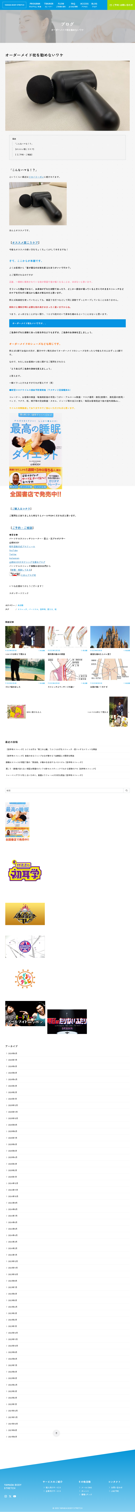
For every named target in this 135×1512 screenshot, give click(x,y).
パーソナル (33, 609)
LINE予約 (115, 1491)
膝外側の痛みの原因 (56, 654)
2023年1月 (12, 1326)
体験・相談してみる (21, 569)
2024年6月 (12, 1222)
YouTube (13, 550)
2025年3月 (12, 1163)
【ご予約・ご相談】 (24, 154)
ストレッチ (22, 609)
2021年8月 (12, 1436)
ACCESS (84, 5)
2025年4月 (12, 1157)
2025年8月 (12, 1131)
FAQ (73, 5)
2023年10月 (13, 1274)
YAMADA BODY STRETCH (71, 1508)
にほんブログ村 (28, 575)
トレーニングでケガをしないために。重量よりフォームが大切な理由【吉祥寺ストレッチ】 (45, 775)
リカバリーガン (36, 176)
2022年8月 (12, 1358)
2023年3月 (12, 1313)
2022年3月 (12, 1391)
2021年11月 (13, 1417)
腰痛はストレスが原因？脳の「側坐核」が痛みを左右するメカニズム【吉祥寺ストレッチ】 (45, 762)
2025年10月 (13, 1118)
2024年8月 (13, 1209)
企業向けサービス (53, 1491)
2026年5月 (12, 1072)
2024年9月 (13, 1202)
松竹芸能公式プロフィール (22, 546)
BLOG (94, 5)
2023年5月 (12, 1300)
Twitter (13, 554)
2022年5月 (12, 1378)
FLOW (61, 5)
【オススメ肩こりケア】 (24, 149)
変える (50, 609)
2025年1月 (12, 1176)
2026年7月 (12, 1059)
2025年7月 (12, 1137)
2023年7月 (12, 1287)
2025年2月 (12, 1170)
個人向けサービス (53, 1487)
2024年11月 (13, 1189)
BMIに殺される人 (34, 712)
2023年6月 (12, 1293)
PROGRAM (35, 5)
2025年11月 (13, 1111)
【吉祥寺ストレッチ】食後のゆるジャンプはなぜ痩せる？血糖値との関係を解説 (40, 755)
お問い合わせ (116, 1487)
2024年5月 (12, 1228)
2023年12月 (13, 1261)
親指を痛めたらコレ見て (100, 654)
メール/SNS (86, 1487)
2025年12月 (13, 1105)
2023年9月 (12, 1280)
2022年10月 (13, 1345)
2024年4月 (13, 1235)
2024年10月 (13, 1196)
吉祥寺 (43, 609)
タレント (85, 1491)
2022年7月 (12, 1365)
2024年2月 (12, 1248)
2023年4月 (12, 1306)
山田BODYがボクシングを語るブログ (27, 562)
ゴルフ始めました (12, 686)
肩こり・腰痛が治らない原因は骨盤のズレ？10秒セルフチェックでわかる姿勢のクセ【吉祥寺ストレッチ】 (51, 768)
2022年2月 (12, 1397)
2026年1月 (12, 1098)
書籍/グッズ (86, 1494)
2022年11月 (13, 1339)
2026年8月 (12, 1053)
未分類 (20, 605)
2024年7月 (13, 1215)
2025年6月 (12, 1144)
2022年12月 (13, 1332)
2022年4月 (12, 1384)
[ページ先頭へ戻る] (56, 1433)
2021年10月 (13, 1423)
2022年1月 (12, 1404)
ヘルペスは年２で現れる (15, 654)
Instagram (14, 558)
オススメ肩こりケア (25, 242)
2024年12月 (13, 1183)
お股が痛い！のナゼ (98, 686)
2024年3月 (12, 1241)
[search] (126, 790)
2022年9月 (12, 1352)
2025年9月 (12, 1124)
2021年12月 (13, 1410)
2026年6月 (12, 1066)
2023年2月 (12, 1319)
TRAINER (48, 5)
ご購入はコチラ (21, 509)
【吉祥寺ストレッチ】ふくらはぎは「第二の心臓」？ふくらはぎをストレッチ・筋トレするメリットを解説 (51, 749)
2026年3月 (12, 1085)
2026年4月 (12, 1079)
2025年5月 (12, 1150)
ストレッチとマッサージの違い (61, 686)
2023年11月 (13, 1267)
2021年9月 (12, 1430)
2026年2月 (12, 1092)
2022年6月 (12, 1371)
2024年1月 (12, 1254)
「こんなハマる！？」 (23, 143)
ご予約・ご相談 (22, 528)
